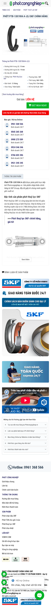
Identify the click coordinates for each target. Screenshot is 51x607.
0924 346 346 (17, 147)
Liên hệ (4, 486)
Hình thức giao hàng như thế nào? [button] (18, 443)
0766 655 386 (17, 155)
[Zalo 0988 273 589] (4, 592)
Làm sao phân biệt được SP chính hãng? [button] (20, 431)
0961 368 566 (17, 124)
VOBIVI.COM (6, 537)
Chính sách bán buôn (10, 490)
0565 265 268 (17, 132)
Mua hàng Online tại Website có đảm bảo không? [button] (23, 437)
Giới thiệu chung (8, 481)
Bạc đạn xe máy (8, 545)
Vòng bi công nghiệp (10, 549)
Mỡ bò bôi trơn (7, 553)
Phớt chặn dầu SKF (9, 516)
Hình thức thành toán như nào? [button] (17, 449)
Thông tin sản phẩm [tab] (12, 176)
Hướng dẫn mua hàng (10, 499)
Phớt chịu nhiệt (7, 528)
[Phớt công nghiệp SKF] (25, 3)
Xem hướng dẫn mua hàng (13, 94)
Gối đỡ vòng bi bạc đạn (10, 541)
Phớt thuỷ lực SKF (13, 78)
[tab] (25, 425)
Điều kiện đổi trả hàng (10, 503)
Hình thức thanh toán (10, 507)
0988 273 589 (17, 139)
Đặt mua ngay (39, 105)
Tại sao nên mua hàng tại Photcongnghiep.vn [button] (22, 425)
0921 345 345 (17, 163)
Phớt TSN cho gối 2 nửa (11, 520)
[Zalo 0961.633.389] (4, 575)
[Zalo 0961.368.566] (4, 584)
